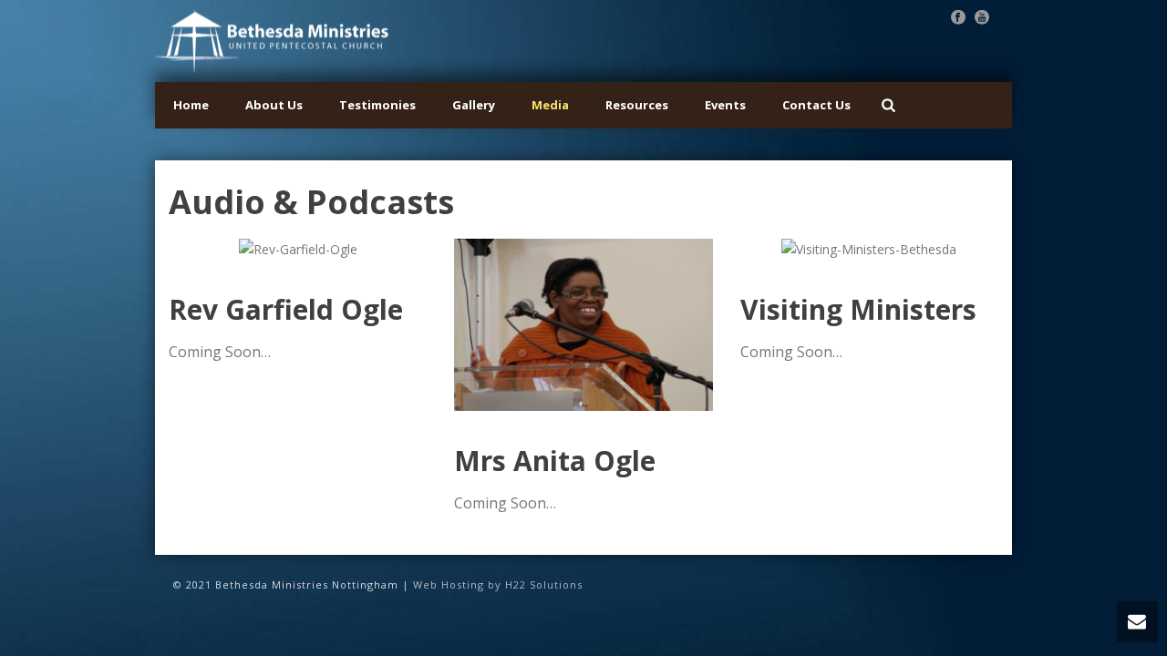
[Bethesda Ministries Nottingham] (271, 41)
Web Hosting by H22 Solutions (498, 584)
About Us (274, 105)
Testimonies (377, 105)
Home (191, 105)
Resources (636, 105)
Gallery (473, 105)
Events (725, 105)
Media (550, 105)
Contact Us (816, 105)
